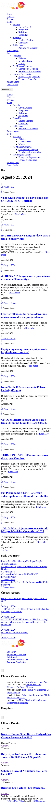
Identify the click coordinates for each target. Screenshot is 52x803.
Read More (20, 214)
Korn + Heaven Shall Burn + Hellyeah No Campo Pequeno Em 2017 (26, 736)
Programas (23, 29)
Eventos (10, 19)
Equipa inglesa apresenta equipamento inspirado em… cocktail (24, 351)
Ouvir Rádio (12, 84)
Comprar (5, 745)
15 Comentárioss (8, 564)
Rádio (9, 22)
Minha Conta (13, 82)
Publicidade (18, 45)
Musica (21, 63)
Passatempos (12, 50)
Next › (7, 550)
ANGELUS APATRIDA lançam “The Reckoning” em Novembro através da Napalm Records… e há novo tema (24, 622)
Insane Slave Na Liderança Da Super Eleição (21, 561)
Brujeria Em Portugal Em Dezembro (23, 787)
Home (10, 14)
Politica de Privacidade (17, 659)
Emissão (16, 24)
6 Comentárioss (8, 571)
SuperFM (17, 37)
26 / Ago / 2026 (8, 606)
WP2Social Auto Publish (16, 801)
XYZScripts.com (39, 801)
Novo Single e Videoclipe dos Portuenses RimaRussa (26, 701)
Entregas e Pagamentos (29, 76)
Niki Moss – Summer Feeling (14, 632)
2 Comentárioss (8, 579)
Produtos (17, 55)
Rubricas (22, 32)
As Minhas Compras (22, 66)
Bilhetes (22, 58)
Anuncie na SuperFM (28, 48)
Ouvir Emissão (25, 27)
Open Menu (7, 90)
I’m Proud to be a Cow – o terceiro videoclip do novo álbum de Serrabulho (24, 494)
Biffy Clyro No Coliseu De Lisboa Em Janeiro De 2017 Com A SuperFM (23, 755)
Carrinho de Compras (28, 69)
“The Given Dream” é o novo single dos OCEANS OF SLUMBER (24, 199)
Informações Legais (22, 74)
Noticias (10, 16)
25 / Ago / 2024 (8, 187)
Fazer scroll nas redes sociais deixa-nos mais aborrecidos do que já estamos (24, 315)
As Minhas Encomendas (29, 71)
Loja (9, 53)
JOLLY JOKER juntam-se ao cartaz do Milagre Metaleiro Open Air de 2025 (24, 530)
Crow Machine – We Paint (36, 682)
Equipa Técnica (25, 40)
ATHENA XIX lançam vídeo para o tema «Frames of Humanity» (25, 277)
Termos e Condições (27, 79)
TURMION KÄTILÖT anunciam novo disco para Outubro (24, 457)
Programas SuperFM (16, 654)
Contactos (23, 42)
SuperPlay (23, 35)
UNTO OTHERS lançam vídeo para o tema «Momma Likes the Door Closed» (24, 421)
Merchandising (25, 61)
